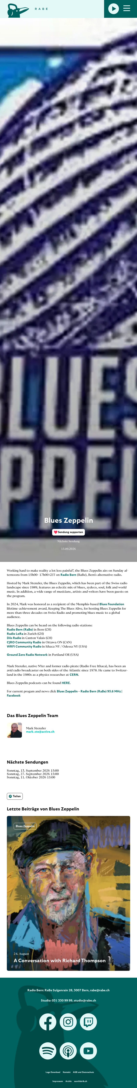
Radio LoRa (15, 633)
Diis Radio (14, 638)
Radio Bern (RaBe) (20, 629)
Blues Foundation (111, 604)
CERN (74, 674)
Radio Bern (68, 574)
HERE (66, 683)
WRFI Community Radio (24, 646)
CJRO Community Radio (24, 642)
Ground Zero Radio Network (27, 654)
